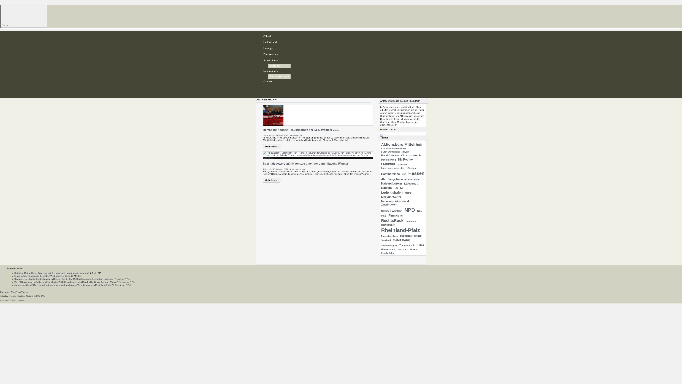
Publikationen (270, 60)
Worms (414, 249)
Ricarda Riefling (411, 235)
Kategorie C (411, 183)
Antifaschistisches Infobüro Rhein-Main (49, 14)
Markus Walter (391, 197)
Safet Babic (402, 240)
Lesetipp (268, 48)
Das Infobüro (270, 71)
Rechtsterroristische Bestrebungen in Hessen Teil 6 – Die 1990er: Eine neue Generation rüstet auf (63, 279)
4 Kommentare (296, 135)
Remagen (411, 221)
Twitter (264, 91)
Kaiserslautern (391, 183)
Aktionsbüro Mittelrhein (402, 144)
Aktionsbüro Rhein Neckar (393, 148)
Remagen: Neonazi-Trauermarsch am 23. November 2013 (301, 129)
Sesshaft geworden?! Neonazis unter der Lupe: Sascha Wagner (305, 163)
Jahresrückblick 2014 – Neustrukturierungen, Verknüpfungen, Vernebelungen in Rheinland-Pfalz (62, 285)
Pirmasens (395, 215)
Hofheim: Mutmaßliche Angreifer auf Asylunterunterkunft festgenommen (51, 273)
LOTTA (399, 187)
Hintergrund (270, 42)
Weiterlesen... (271, 146)
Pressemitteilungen (279, 76)
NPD (409, 210)
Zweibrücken (388, 253)
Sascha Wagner (389, 245)
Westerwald (388, 249)
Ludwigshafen (392, 192)
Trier (420, 245)
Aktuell (267, 35)
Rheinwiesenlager (389, 236)
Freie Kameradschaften (393, 168)
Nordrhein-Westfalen (391, 211)
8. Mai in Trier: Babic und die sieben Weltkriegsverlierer (42, 276)
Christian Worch (411, 155)
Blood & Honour (390, 155)
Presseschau (270, 54)
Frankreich (402, 164)
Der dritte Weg (388, 160)
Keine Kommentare (298, 169)
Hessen (416, 173)
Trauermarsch (407, 245)
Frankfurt (388, 164)
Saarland (386, 240)
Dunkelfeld (275, 66)
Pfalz (383, 216)
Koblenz (386, 187)
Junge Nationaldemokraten (404, 179)
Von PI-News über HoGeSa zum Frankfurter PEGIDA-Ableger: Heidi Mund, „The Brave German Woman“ (66, 282)
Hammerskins (390, 173)
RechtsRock (392, 220)
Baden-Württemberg (390, 152)
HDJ (404, 174)
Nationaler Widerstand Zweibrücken (395, 203)
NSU (419, 210)
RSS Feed (264, 88)
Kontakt (267, 81)
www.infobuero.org (8, 300)
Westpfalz (402, 249)
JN (383, 179)
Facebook (264, 94)
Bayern (405, 152)
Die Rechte (405, 159)
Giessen (411, 168)
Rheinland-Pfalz (400, 230)
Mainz (408, 192)
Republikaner (388, 225)
